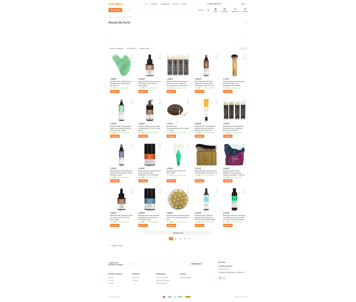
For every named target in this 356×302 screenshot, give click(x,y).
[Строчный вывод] (243, 48)
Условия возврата (186, 277)
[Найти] (208, 10)
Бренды (111, 280)
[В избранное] (132, 55)
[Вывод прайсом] (246, 48)
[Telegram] (220, 278)
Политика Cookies (162, 277)
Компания (135, 274)
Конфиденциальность (241, 297)
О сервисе (135, 277)
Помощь (183, 274)
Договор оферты (161, 283)
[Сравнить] (132, 58)
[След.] (190, 238)
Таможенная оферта (163, 280)
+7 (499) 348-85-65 (214, 4)
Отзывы (111, 283)
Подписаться (196, 264)
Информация (161, 274)
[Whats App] (224, 278)
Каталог (111, 277)
